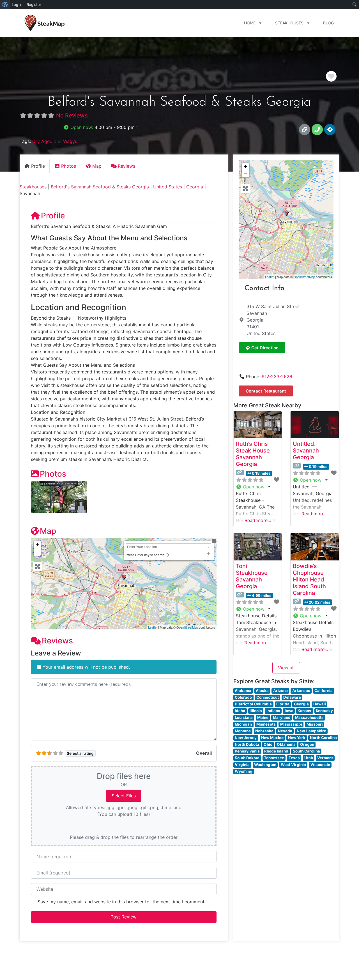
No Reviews (72, 115)
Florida (282, 704)
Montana (243, 731)
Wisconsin (320, 764)
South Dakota (247, 758)
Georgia (194, 187)
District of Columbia (253, 704)
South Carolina (306, 751)
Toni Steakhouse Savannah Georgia (252, 576)
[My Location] (167, 554)
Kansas (304, 710)
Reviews (57, 640)
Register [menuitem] (34, 4)
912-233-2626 (277, 376)
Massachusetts (309, 717)
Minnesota (266, 724)
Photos (53, 474)
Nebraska (264, 731)
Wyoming (243, 771)
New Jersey (246, 737)
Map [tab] (97, 166)
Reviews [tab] (126, 166)
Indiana (273, 710)
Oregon (307, 744)
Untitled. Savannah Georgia (306, 450)
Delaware (292, 697)
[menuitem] (5, 4)
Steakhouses (289, 22)
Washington (265, 764)
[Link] (304, 129)
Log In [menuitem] (17, 4)
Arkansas (301, 690)
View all (286, 667)
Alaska (262, 690)
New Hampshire (311, 731)
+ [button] (37, 545)
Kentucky (324, 710)
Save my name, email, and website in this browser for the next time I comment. (122, 901)
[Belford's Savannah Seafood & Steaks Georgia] (286, 213)
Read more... (258, 520)
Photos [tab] (68, 166)
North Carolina (323, 737)
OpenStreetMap (187, 627)
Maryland (282, 717)
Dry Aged (42, 141)
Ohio (268, 744)
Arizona (280, 690)
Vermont (325, 758)
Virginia (242, 764)
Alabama (243, 690)
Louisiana (244, 717)
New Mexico (272, 737)
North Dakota (247, 744)
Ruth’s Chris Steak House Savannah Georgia (253, 453)
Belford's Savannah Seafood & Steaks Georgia (100, 187)
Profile (53, 215)
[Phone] (317, 129)
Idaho (240, 710)
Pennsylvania (247, 751)
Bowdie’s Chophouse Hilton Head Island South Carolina (309, 579)
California (323, 690)
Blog (328, 22)
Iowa (289, 710)
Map (48, 531)
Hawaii (319, 704)
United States (167, 187)
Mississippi (291, 724)
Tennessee (274, 758)
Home (250, 22)
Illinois (256, 710)
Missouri (315, 724)
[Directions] (329, 129)
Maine (262, 717)
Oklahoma (286, 744)
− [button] (37, 552)
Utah (308, 758)
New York (296, 737)
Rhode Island (276, 751)
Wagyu (70, 141)
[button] (100, 127)
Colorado (243, 697)
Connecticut (267, 697)
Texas (294, 758)
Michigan (243, 724)
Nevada (285, 731)
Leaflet (152, 627)
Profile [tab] (38, 166)
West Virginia (293, 764)
